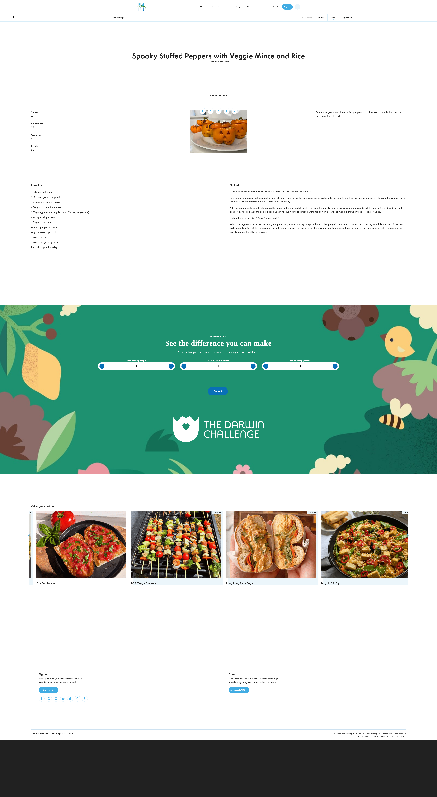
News (249, 7)
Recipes (239, 7)
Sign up (287, 7)
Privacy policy (58, 733)
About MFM (239, 690)
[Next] (407, 535)
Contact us (72, 733)
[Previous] (29, 535)
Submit (218, 391)
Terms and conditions (40, 733)
